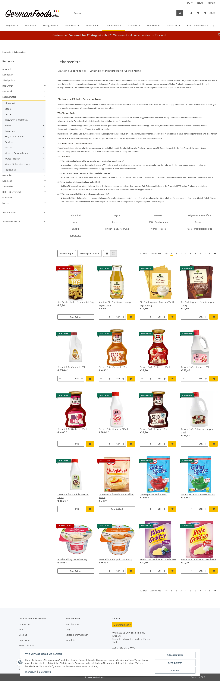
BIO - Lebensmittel (11, 192)
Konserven (116, 222)
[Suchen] (179, 13)
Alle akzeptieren (175, 655)
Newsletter (71, 640)
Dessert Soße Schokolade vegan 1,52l (197, 431)
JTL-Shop (204, 677)
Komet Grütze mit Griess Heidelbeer (158, 559)
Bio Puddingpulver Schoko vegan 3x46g (197, 304)
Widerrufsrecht (26, 645)
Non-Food (7, 180)
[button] (191, 13)
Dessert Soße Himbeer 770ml (113, 429)
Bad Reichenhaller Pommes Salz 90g (75, 302)
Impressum (30, 672)
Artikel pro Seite (88, 253)
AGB (21, 629)
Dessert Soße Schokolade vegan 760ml (73, 496)
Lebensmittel (9, 96)
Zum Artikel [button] (76, 317)
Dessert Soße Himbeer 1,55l (195, 367)
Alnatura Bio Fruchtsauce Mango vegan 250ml (115, 304)
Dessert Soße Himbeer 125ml (72, 429)
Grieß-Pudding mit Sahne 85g (72, 559)
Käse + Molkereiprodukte (199, 228)
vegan (117, 215)
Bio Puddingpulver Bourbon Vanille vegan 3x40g (157, 304)
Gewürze (199, 222)
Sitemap (23, 634)
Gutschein (7, 197)
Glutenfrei (75, 215)
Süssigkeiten (8, 80)
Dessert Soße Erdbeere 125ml (155, 367)
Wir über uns (72, 624)
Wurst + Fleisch (158, 228)
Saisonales (7, 186)
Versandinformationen (77, 634)
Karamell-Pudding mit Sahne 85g (115, 559)
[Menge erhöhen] (123, 316)
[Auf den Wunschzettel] (88, 269)
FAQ (68, 629)
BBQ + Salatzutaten (158, 222)
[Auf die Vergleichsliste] (81, 269)
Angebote (7, 69)
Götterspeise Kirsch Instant (153, 494)
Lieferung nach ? (122, 624)
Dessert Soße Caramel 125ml (113, 367)
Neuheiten (7, 74)
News (200, 2)
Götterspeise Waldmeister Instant (198, 494)
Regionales (75, 235)
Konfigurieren (175, 662)
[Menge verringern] (101, 316)
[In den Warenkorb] (131, 317)
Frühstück (7, 91)
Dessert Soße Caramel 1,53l (71, 367)
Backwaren (7, 85)
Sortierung (65, 253)
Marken (6, 203)
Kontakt (211, 2)
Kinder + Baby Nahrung (117, 228)
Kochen (75, 222)
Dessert (158, 215)
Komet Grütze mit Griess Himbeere (198, 559)
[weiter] (215, 253)
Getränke (7, 175)
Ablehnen (175, 670)
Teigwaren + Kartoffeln (199, 215)
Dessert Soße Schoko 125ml (153, 429)
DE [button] (188, 2)
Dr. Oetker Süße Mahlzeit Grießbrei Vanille (116, 496)
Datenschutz (45, 672)
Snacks (75, 228)
